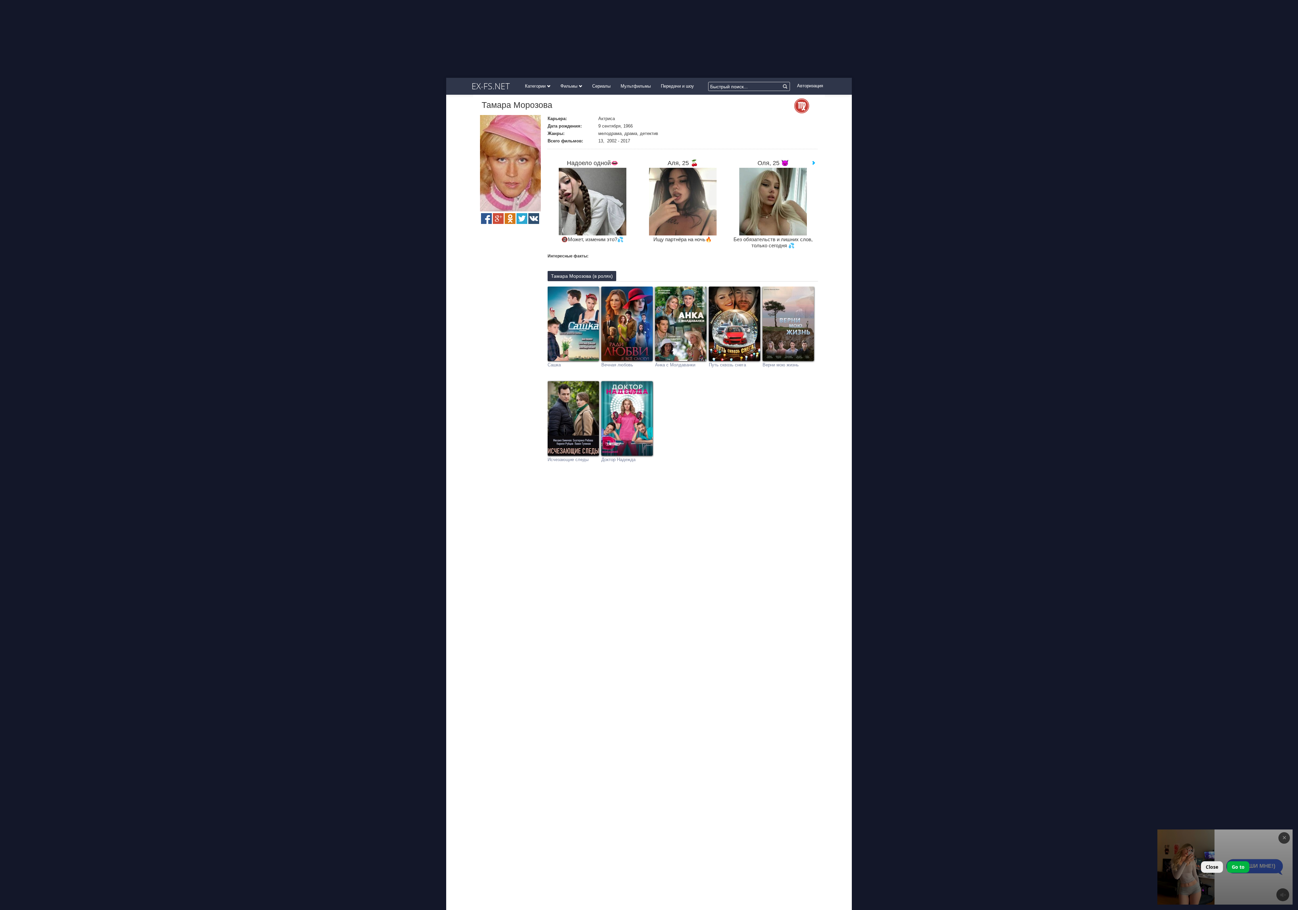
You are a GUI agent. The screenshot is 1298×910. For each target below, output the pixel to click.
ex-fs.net (491, 86)
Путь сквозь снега (727, 364)
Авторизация (810, 85)
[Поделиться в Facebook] (486, 218)
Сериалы (601, 86)
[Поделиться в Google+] (498, 218)
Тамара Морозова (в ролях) (582, 276)
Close (1212, 867)
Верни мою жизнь (781, 364)
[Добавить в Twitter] (521, 218)
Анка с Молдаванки (675, 364)
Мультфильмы (636, 86)
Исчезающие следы (568, 459)
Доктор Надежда (618, 459)
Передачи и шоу (677, 86)
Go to (1238, 867)
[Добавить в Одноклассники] (510, 218)
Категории (536, 86)
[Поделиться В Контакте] (533, 218)
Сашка (554, 364)
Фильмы (569, 86)
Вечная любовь (617, 364)
